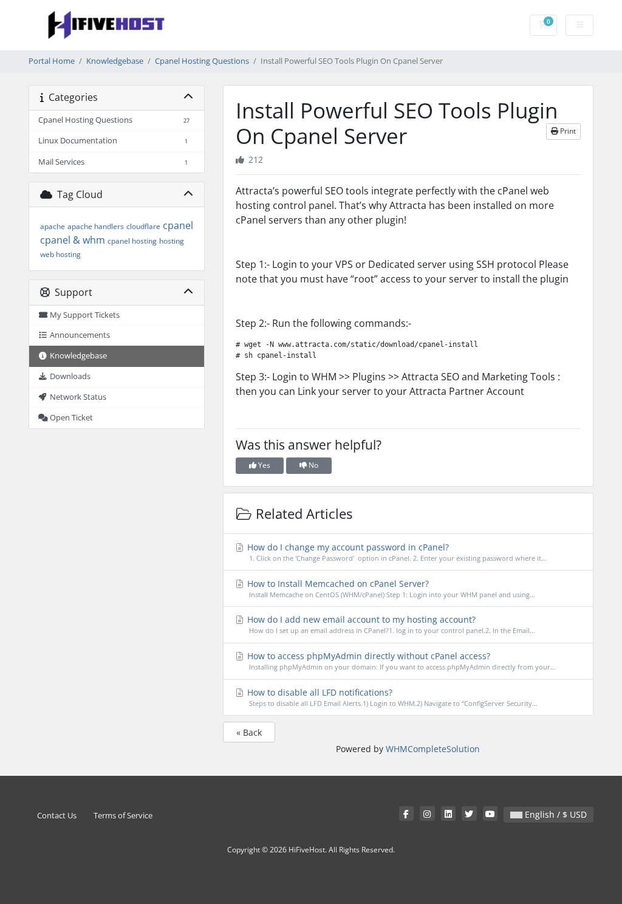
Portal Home (52, 61)
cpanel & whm (72, 240)
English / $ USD (554, 814)
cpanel (178, 225)
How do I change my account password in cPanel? (396, 552)
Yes (263, 465)
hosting (171, 241)
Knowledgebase (114, 61)
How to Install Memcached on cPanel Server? (390, 588)
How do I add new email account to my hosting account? (390, 624)
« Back (249, 732)
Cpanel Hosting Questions (202, 61)
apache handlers (95, 226)
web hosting (60, 254)
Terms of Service (123, 815)
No (312, 465)
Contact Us (57, 815)
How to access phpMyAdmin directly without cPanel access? (400, 660)
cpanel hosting (132, 241)
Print (567, 131)
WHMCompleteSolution (433, 749)
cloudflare (143, 226)
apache (52, 226)
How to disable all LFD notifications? (391, 697)
